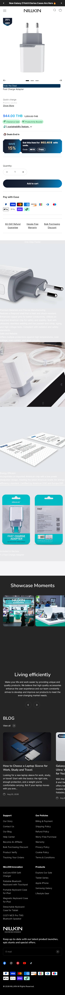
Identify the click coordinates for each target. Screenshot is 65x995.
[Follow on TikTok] (31, 964)
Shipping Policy (43, 826)
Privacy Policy (42, 847)
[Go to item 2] (32, 80)
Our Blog (7, 831)
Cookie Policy (42, 852)
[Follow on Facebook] (4, 964)
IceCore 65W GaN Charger (12, 874)
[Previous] (3, 3)
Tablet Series (42, 877)
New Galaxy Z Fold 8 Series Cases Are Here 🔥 (32, 3)
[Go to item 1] (27, 80)
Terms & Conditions (45, 857)
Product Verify (10, 852)
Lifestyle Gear (42, 893)
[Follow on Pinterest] (17, 964)
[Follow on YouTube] (24, 964)
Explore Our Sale (44, 872)
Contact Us (8, 826)
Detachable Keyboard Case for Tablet (13, 908)
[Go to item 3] (37, 80)
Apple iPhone (42, 883)
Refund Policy (42, 831)
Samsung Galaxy (44, 888)
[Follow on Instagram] (11, 964)
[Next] (61, 3)
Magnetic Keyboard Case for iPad (15, 900)
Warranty (40, 842)
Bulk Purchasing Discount (15, 847)
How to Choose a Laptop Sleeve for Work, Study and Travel (25, 767)
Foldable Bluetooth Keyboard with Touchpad (15, 883)
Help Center (9, 837)
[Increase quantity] (23, 172)
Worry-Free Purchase (46, 837)
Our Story (8, 821)
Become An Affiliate (12, 842)
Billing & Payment (44, 821)
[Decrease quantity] (7, 172)
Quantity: (7, 165)
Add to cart (32, 183)
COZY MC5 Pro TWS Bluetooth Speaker (13, 917)
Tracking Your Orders (13, 857)
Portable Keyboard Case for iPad (15, 891)
